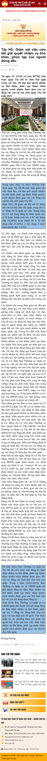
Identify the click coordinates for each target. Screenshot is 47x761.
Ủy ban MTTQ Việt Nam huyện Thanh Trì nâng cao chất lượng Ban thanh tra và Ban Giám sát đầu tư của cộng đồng (30, 672)
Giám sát (16, 20)
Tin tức (7, 20)
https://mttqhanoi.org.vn (14, 740)
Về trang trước (8, 644)
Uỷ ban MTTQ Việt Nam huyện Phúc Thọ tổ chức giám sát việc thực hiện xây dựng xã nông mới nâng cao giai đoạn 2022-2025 (30, 683)
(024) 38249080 (38, 733)
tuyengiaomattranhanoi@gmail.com (19, 737)
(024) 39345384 (20, 733)
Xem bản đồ (9, 743)
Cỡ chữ (4, 70)
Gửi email (21, 644)
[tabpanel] (23, 674)
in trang (31, 644)
